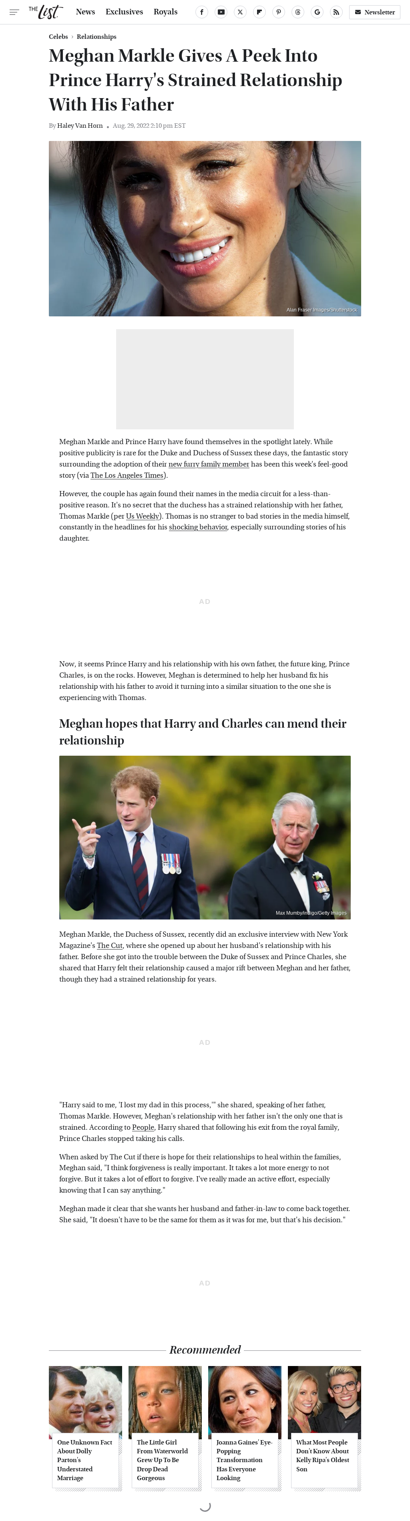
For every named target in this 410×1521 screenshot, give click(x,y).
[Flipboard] (259, 12)
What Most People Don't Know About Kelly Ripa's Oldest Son (322, 1456)
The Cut (110, 946)
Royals (166, 12)
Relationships (97, 37)
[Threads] (297, 12)
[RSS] (336, 12)
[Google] (317, 12)
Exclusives (124, 12)
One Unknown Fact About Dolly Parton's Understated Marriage (84, 1460)
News (85, 12)
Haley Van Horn (80, 125)
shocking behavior (198, 527)
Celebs (58, 37)
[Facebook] (201, 12)
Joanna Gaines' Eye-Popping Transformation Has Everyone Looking (245, 1460)
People (143, 1127)
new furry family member (209, 464)
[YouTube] (221, 12)
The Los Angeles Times (126, 475)
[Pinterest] (278, 12)
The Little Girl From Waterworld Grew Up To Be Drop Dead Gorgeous (162, 1460)
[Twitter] (240, 12)
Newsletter (380, 12)
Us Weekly (142, 516)
